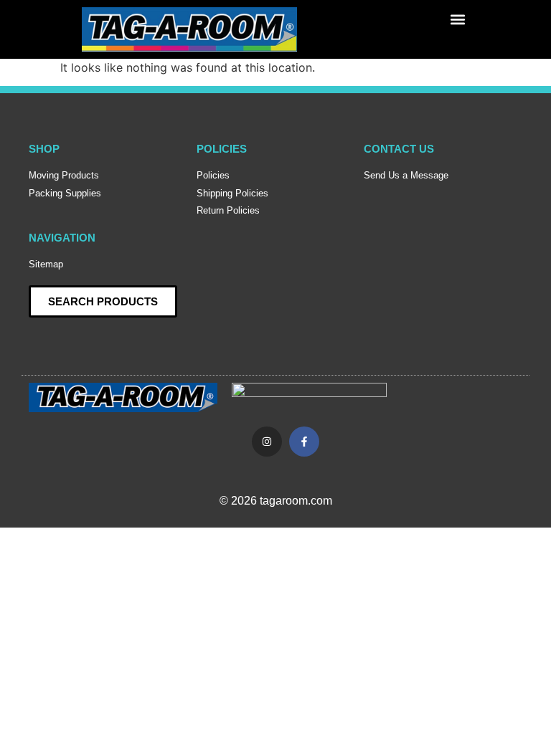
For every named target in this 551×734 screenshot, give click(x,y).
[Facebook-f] (304, 441)
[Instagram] (267, 441)
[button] (457, 19)
